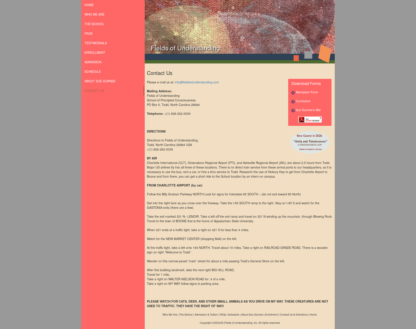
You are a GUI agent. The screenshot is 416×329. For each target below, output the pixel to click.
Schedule (92, 71)
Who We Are (169, 314)
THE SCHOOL (94, 24)
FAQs (88, 33)
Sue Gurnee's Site (308, 110)
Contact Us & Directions (294, 314)
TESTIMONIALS (95, 43)
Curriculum (303, 101)
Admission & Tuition (206, 314)
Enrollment (94, 52)
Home (313, 314)
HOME (89, 5)
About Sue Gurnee (99, 81)
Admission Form (306, 92)
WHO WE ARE (94, 14)
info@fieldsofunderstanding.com (197, 82)
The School (186, 314)
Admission (92, 62)
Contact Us (94, 90)
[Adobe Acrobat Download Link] (310, 119)
